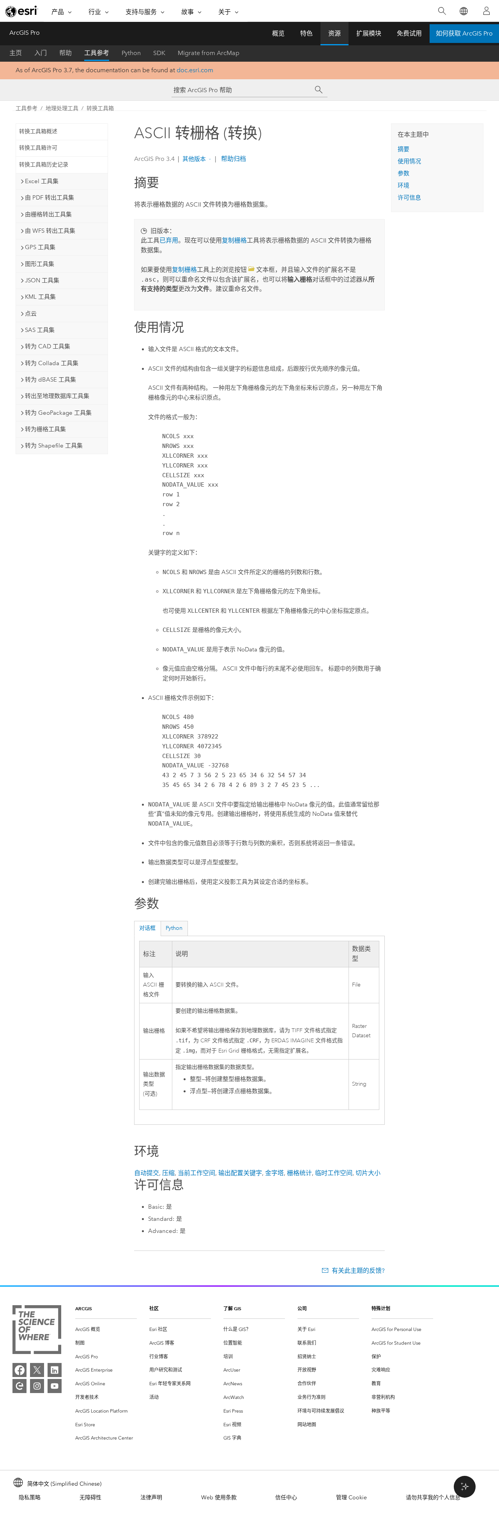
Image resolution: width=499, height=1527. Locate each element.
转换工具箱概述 (38, 131)
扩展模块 (368, 33)
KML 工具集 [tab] (40, 296)
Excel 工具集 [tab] (41, 181)
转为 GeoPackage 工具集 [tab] (58, 412)
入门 (40, 53)
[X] (37, 1370)
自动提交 (146, 1173)
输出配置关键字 (240, 1173)
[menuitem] (106, 1329)
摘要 (403, 149)
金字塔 (274, 1173)
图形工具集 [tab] (39, 264)
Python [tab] (174, 928)
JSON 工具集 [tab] (42, 280)
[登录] (486, 11)
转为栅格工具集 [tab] (45, 429)
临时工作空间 (333, 1173)
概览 (278, 33)
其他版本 (194, 158)
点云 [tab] (31, 313)
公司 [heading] (302, 1308)
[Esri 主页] (21, 11)
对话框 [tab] (147, 928)
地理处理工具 (62, 108)
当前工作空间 (196, 1173)
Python (131, 53)
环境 (403, 185)
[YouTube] (55, 1386)
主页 (15, 53)
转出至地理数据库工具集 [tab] (57, 396)
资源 (334, 33)
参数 (403, 173)
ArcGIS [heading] (83, 1308)
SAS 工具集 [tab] (40, 330)
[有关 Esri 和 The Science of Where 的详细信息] (36, 1331)
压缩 (168, 1173)
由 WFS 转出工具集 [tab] (50, 230)
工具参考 (96, 53)
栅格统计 (299, 1173)
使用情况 (409, 161)
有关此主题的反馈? (358, 1270)
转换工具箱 (100, 108)
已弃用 (168, 240)
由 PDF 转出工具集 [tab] (49, 197)
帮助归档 (232, 158)
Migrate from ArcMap (208, 53)
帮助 (65, 53)
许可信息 (409, 197)
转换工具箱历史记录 (43, 164)
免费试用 (409, 33)
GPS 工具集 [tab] (40, 247)
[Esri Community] (19, 1386)
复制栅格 (234, 240)
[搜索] (442, 11)
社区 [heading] (154, 1308)
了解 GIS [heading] (232, 1308)
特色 (306, 33)
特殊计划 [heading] (381, 1308)
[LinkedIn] (55, 1370)
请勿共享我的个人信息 (433, 1497)
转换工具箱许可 (38, 147)
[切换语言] (463, 11)
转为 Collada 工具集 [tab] (51, 363)
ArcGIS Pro (24, 32)
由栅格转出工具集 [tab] (48, 214)
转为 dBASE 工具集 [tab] (50, 379)
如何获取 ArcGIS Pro (464, 33)
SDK (159, 53)
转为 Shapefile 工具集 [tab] (54, 445)
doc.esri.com (195, 70)
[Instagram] (37, 1386)
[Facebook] (19, 1370)
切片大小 (368, 1173)
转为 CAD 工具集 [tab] (47, 346)
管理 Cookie (351, 1497)
